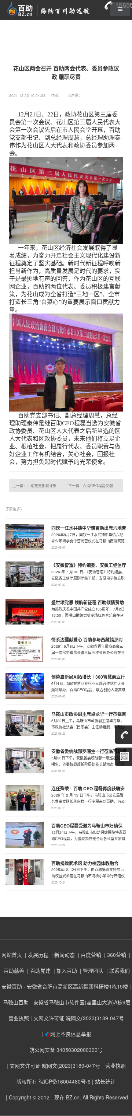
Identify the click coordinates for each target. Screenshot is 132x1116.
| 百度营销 (88, 954)
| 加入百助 (64, 970)
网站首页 (11, 954)
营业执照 (18, 1018)
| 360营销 (114, 954)
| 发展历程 (35, 954)
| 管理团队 (90, 970)
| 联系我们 (117, 970)
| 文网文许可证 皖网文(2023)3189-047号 (77, 1018)
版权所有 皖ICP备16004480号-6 (53, 1081)
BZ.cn (73, 1097)
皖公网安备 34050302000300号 (66, 1049)
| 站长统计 (103, 1081)
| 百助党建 (38, 970)
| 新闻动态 (62, 954)
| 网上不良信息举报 (66, 1034)
